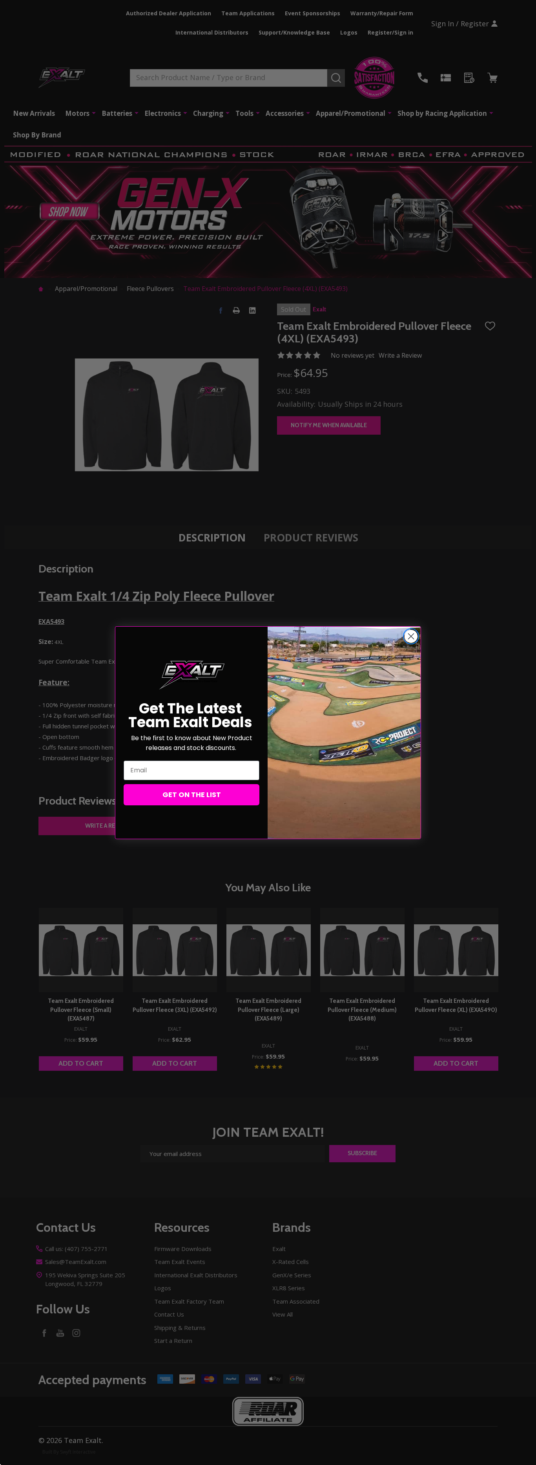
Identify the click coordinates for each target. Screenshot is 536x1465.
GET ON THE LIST (191, 794)
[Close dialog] (411, 636)
